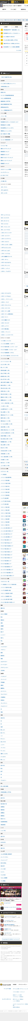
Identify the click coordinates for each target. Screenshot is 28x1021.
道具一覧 (2, 836)
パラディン (3, 649)
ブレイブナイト (4, 703)
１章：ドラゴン (4, 187)
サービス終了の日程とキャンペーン (8, 83)
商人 (2, 640)
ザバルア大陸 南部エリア (6, 563)
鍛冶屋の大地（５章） (5, 376)
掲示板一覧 (3, 92)
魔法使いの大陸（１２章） (6, 397)
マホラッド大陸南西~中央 (6, 596)
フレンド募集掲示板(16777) (6, 110)
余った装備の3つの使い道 (9, 36)
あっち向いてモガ (4, 175)
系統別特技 (3, 824)
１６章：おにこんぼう (5, 250)
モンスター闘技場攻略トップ (7, 139)
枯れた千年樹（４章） (5, 373)
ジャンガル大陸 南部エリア (6, 537)
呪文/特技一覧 (4, 803)
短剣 (2, 727)
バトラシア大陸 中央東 (5, 483)
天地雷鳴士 (3, 697)
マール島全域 (3, 474)
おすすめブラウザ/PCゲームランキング (11, 939)
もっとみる (18, 50)
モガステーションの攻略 (6, 169)
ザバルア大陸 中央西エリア (6, 551)
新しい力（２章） (4, 367)
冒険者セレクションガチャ (6, 131)
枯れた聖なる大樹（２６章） (7, 438)
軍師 (2, 712)
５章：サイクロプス (5, 217)
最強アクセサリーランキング (7, 157)
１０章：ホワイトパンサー (6, 232)
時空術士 (2, 700)
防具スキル (3, 818)
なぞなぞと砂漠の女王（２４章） (8, 433)
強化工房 (2, 866)
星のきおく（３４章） (5, 462)
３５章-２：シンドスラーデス (7, 334)
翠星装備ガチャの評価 (5, 125)
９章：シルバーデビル (5, 229)
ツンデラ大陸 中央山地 (5, 501)
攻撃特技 (2, 806)
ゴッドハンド (3, 679)
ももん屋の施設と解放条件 (6, 854)
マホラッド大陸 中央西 (5, 516)
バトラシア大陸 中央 (5, 486)
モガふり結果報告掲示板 (6, 98)
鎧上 (2, 768)
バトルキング (3, 676)
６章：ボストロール (5, 220)
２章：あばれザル (4, 190)
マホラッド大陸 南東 (5, 522)
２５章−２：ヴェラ (5, 302)
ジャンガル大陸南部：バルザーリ (8, 343)
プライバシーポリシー (23, 984)
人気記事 (5, 26)
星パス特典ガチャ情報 (5, 134)
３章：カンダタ (4, 193)
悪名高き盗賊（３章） (5, 370)
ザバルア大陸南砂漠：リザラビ (7, 352)
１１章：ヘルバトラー (5, 235)
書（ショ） (3, 759)
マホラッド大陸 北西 (5, 510)
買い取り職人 (3, 863)
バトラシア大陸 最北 (5, 495)
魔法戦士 (2, 655)
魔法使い (2, 620)
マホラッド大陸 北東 (5, 507)
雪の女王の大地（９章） (6, 388)
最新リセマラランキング (6, 148)
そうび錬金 (3, 880)
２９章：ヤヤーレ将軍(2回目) (7, 314)
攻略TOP (4, 9)
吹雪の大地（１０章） (5, 391)
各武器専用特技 (4, 821)
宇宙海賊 (2, 682)
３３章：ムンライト (5, 326)
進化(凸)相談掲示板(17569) (6, 104)
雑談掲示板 (23, 9)
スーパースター (4, 664)
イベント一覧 (3, 116)
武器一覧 (2, 718)
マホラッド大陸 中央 (5, 525)
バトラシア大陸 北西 (5, 489)
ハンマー (2, 744)
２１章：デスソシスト (5, 265)
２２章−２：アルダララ (6, 271)
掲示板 (16, 26)
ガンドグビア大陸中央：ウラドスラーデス (9, 355)
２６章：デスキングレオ (6, 305)
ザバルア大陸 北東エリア (6, 548)
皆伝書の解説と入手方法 (6, 792)
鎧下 (2, 771)
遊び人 (2, 637)
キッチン (2, 872)
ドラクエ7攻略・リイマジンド (19, 992)
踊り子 (2, 632)
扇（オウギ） (3, 741)
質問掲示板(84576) (4, 107)
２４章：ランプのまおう (6, 296)
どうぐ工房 (3, 869)
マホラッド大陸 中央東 (5, 513)
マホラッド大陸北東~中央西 (6, 593)
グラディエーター (4, 667)
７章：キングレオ (4, 223)
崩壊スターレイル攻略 (17, 995)
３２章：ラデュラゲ (5, 323)
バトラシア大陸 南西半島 (6, 477)
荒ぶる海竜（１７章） (5, 412)
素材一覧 (2, 848)
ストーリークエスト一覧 (6, 361)
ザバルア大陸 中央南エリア (6, 554)
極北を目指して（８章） (6, 385)
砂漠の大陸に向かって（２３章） (8, 430)
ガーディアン (3, 691)
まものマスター (4, 661)
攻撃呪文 (2, 812)
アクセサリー (3, 780)
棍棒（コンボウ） (4, 753)
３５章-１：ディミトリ (5, 332)
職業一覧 (2, 608)
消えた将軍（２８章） (5, 444)
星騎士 (2, 685)
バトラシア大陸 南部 (5, 480)
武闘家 (2, 626)
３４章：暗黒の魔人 (5, 329)
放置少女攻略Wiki (16, 1007)
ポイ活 (8, 2)
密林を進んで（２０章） (6, 421)
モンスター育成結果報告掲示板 (7, 95)
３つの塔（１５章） (5, 406)
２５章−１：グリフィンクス (6, 299)
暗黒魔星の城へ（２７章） (6, 441)
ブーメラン (3, 747)
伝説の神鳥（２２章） (5, 427)
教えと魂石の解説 (4, 786)
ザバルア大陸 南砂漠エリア (6, 566)
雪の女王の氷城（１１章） (6, 394)
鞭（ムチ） (3, 729)
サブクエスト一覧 (4, 471)
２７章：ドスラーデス (5, 308)
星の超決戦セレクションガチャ (7, 128)
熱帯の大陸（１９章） (5, 418)
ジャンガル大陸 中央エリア (6, 534)
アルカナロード (4, 706)
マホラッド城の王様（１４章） (7, 403)
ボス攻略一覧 (3, 181)
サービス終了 (13, 9)
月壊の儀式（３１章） (5, 453)
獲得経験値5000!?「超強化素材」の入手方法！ (13, 29)
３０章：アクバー (4, 317)
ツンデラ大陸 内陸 (4, 504)
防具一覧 (2, 765)
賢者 (2, 652)
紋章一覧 (2, 798)
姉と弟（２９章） (4, 447)
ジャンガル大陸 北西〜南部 (6, 599)
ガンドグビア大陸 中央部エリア (7, 575)
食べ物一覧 (3, 842)
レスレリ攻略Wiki (16, 1001)
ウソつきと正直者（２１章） (7, 424)
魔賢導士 (2, 688)
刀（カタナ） (3, 756)
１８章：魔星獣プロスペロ (6, 256)
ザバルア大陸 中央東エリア (6, 557)
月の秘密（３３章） (5, 459)
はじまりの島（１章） (5, 364)
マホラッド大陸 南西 (5, 519)
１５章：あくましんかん (6, 247)
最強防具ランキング (5, 154)
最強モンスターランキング (6, 160)
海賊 (2, 658)
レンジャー (3, 635)
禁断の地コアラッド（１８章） (7, 415)
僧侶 (2, 623)
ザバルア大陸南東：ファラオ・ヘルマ (9, 349)
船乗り (2, 629)
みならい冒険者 (4, 614)
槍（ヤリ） (3, 732)
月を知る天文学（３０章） (6, 450)
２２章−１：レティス (5, 268)
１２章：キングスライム (6, 238)
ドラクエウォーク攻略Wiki (18, 996)
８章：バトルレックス (5, 226)
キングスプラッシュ (5, 172)
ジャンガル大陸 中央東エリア (7, 531)
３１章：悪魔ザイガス (5, 320)
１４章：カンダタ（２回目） (7, 244)
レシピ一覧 (3, 830)
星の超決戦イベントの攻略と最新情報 (11, 47)
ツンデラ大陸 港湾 (4, 498)
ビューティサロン (4, 857)
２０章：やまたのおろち (6, 262)
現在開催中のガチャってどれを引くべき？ (9, 122)
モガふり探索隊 (4, 878)
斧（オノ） (3, 738)
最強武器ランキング (5, 151)
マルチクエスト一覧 (5, 581)
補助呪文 (2, 815)
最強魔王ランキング (5, 163)
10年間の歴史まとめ (5, 86)
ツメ (2, 735)
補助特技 (2, 809)
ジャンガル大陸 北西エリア (6, 528)
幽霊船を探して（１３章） (6, 400)
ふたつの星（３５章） (5, 465)
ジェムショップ (4, 860)
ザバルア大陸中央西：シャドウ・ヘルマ (9, 346)
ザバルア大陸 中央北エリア (6, 543)
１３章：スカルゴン (5, 241)
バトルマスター (4, 646)
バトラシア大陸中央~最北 (6, 587)
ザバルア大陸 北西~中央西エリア (8, 602)
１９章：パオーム (4, 259)
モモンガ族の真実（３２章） (7, 456)
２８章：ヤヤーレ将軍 (5, 311)
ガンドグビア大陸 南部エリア (7, 572)
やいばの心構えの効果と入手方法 (11, 40)
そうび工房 (3, 875)
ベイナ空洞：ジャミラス (6, 340)
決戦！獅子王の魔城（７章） (7, 382)
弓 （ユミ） (3, 750)
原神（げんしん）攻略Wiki (18, 999)
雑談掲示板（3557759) (5, 101)
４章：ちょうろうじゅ (5, 214)
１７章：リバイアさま (5, 253)
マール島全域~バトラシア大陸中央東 (8, 584)
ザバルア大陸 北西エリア (6, 540)
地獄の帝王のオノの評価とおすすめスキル (12, 43)
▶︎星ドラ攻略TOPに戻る (6, 77)
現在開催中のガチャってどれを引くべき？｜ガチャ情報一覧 (13, 33)
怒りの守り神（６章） (5, 379)
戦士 (2, 617)
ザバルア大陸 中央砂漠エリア (7, 545)
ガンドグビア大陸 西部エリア (7, 569)
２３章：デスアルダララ (6, 293)
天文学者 (2, 670)
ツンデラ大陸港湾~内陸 (6, 590)
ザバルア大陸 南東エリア (6, 560)
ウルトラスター (4, 694)
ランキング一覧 (4, 145)
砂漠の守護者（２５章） (6, 435)
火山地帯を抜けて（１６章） (7, 409)
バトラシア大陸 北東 (5, 492)
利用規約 (14, 984)
